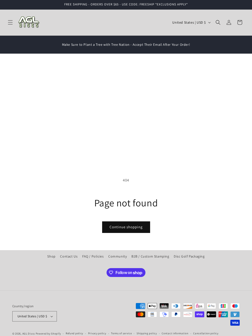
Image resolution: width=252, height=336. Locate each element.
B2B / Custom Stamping (150, 256)
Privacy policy (97, 333)
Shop (51, 256)
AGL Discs (28, 333)
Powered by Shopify (48, 333)
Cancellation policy (205, 333)
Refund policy (74, 333)
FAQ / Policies (93, 256)
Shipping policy (147, 333)
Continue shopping (126, 227)
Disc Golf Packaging (189, 256)
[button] (10, 22)
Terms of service (121, 333)
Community (117, 256)
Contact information (175, 333)
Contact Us (69, 256)
